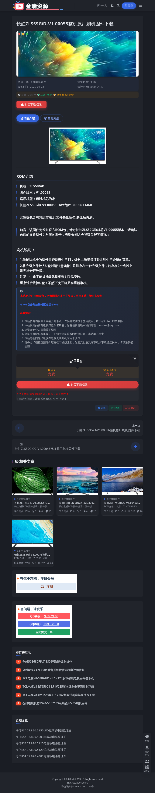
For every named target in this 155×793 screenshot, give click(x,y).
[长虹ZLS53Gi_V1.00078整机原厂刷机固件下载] (32, 532)
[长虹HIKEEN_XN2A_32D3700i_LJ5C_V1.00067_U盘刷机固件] (77, 481)
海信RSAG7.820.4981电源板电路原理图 (41, 756)
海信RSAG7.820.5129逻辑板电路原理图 (41, 750)
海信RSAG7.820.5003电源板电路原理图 (41, 737)
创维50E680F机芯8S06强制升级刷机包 (47, 661)
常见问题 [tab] (53, 118)
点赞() (132, 408)
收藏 (117, 408)
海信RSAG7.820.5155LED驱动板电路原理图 (43, 730)
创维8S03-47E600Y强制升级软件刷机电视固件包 (53, 670)
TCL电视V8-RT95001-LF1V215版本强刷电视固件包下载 (58, 686)
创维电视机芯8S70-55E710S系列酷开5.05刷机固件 (54, 703)
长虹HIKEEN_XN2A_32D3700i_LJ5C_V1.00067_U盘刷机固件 (77, 504)
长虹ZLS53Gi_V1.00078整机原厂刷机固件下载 (32, 556)
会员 (53, 370)
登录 (130, 5)
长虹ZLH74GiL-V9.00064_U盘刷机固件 (32, 504)
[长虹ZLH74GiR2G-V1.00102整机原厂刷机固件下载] (122, 481)
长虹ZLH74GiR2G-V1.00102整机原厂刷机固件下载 (122, 504)
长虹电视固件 (38, 82)
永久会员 (111, 370)
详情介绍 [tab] (29, 118)
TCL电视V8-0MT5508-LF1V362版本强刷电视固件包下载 (58, 695)
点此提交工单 (44, 632)
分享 (103, 408)
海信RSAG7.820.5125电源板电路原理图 (41, 743)
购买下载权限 (33, 104)
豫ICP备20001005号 (77, 782)
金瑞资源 (76, 779)
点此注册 (46, 586)
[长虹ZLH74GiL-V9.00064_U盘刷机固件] (32, 481)
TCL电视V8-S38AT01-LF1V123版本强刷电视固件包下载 (58, 678)
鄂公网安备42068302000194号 (77, 786)
